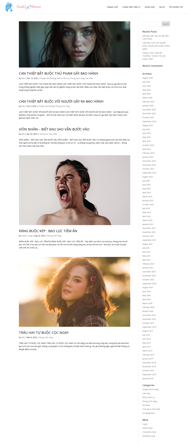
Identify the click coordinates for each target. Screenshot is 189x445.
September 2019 (149, 327)
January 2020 (147, 311)
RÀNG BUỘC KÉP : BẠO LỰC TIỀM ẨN (48, 231)
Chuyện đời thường (48, 78)
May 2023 (146, 188)
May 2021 (146, 256)
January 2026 (147, 105)
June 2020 (146, 291)
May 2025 (146, 137)
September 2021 (149, 240)
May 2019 (146, 343)
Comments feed (149, 432)
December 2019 (149, 315)
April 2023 (146, 192)
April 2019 (146, 346)
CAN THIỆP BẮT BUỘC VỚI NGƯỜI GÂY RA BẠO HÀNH (61, 101)
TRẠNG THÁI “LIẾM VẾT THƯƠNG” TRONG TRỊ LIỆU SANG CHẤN (154, 56)
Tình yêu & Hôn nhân (48, 134)
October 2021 (148, 236)
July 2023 (146, 180)
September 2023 (149, 173)
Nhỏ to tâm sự (63, 78)
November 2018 (149, 366)
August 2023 (147, 177)
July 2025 (146, 129)
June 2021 (146, 252)
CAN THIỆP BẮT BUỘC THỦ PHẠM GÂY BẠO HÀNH (58, 73)
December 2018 (149, 362)
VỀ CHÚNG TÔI (176, 7)
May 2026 (146, 90)
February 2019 (148, 354)
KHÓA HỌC (150, 7)
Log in (145, 424)
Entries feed (147, 428)
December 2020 (149, 271)
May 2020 (146, 295)
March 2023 (147, 196)
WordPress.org (148, 436)
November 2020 (149, 275)
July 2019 (146, 335)
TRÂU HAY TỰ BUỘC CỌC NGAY (44, 332)
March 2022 (147, 220)
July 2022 (146, 208)
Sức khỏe (89, 78)
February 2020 (148, 307)
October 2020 (148, 279)
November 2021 (149, 232)
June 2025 (146, 133)
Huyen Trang (26, 235)
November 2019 (149, 319)
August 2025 (147, 125)
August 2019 (147, 331)
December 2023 (149, 161)
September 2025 (149, 121)
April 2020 (146, 299)
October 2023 (148, 169)
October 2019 (148, 323)
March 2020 (147, 303)
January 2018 (147, 378)
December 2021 (149, 228)
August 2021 (147, 244)
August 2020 (147, 287)
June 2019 (146, 339)
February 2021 (148, 264)
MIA (23, 78)
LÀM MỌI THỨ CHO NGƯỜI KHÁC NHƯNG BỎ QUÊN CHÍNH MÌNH (156, 46)
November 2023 (149, 165)
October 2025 (148, 117)
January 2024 (147, 157)
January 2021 (147, 267)
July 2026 (146, 82)
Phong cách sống (77, 78)
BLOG (162, 7)
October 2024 (148, 145)
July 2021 (146, 248)
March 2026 (147, 97)
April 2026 (146, 93)
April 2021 (146, 260)
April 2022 (146, 216)
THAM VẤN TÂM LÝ (131, 7)
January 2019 (147, 358)
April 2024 (146, 149)
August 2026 (147, 78)
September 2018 (149, 374)
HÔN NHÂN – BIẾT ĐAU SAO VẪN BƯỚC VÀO (54, 129)
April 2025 (146, 141)
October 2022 (148, 204)
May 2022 (146, 212)
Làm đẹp (146, 393)
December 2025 (149, 109)
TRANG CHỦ (112, 7)
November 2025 (149, 113)
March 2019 (147, 350)
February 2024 (148, 153)
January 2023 (147, 200)
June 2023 (146, 184)
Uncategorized (148, 413)
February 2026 (148, 101)
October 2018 (148, 370)
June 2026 (146, 86)
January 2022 (147, 224)
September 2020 (149, 283)
